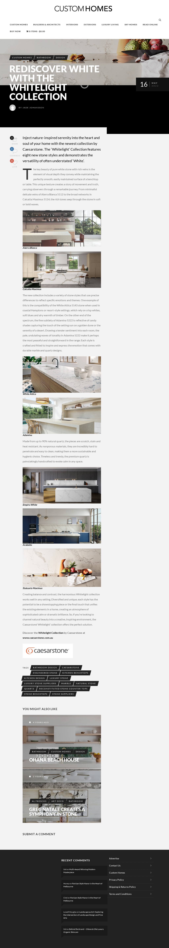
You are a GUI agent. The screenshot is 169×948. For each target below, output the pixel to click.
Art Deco (57, 801)
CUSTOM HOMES (19, 24)
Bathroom (44, 57)
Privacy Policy (116, 879)
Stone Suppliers (63, 694)
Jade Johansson (33, 107)
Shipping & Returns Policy (122, 886)
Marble (66, 683)
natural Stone (86, 683)
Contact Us (114, 865)
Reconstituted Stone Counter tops (63, 688)
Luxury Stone (59, 678)
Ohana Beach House (54, 759)
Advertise (114, 858)
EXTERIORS (90, 24)
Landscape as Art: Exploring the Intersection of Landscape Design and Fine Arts (83, 915)
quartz (29, 688)
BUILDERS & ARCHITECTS (46, 24)
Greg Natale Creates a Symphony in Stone (57, 811)
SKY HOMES (131, 24)
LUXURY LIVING (110, 24)
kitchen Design (34, 678)
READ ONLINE (150, 24)
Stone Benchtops (35, 694)
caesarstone (70, 667)
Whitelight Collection (50, 632)
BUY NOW (15, 31)
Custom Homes (22, 57)
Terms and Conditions (120, 894)
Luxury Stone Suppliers (40, 683)
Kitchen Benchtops (75, 673)
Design (60, 57)
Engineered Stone (45, 673)
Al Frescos (39, 801)
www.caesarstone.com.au (38, 637)
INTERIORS (72, 24)
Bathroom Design (45, 667)
